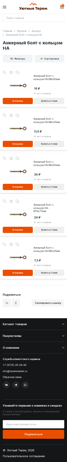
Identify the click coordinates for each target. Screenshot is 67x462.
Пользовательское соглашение (24, 456)
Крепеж (22, 31)
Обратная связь (12, 377)
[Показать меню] (4, 7)
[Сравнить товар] (17, 72)
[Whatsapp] (25, 385)
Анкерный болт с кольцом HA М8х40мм (47, 120)
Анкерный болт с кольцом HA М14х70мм (44, 207)
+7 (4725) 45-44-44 (14, 364)
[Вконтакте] (6, 385)
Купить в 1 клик (49, 101)
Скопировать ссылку (48, 302)
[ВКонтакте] (7, 303)
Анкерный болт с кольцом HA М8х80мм (47, 77)
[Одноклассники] (16, 303)
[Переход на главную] (33, 7)
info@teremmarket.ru (15, 371)
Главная (7, 31)
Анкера (36, 31)
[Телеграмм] (15, 385)
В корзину (18, 101)
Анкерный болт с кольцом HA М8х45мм (47, 249)
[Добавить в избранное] (11, 72)
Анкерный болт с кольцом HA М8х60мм (47, 163)
